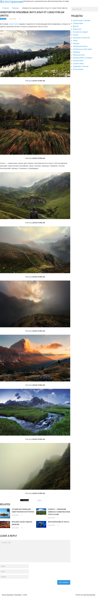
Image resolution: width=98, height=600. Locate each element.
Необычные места (80, 46)
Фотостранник (7, 595)
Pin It (40, 500)
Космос (76, 35)
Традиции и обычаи (80, 66)
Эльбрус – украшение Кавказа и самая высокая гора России (59, 511)
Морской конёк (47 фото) (58, 522)
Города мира (78, 23)
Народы (76, 43)
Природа (15, 8)
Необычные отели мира (82, 49)
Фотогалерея (78, 69)
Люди (75, 41)
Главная (5, 8)
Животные (77, 29)
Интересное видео (80, 32)
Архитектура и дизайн (81, 20)
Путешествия (78, 61)
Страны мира (78, 63)
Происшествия (79, 55)
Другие (75, 26)
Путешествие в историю (82, 58)
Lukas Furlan (13, 24)
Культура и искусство (81, 38)
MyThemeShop (89, 595)
